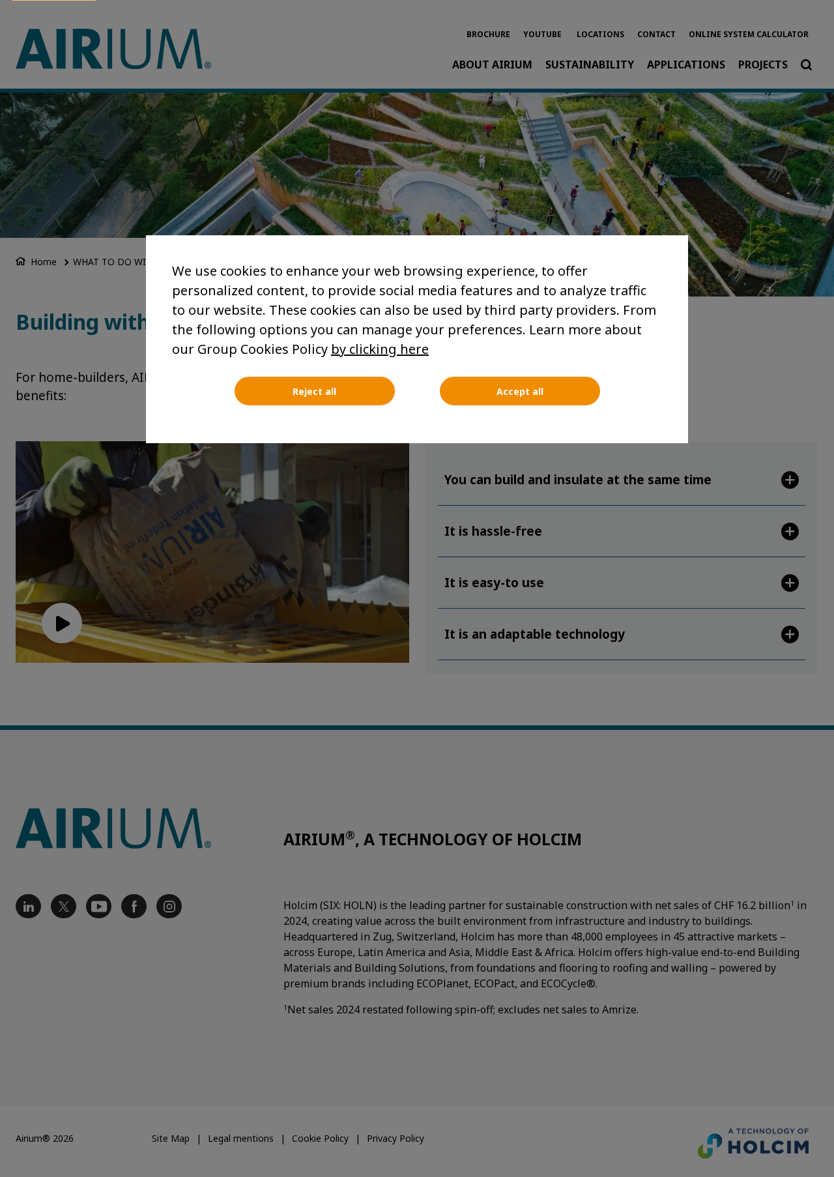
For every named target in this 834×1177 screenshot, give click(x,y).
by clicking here (380, 349)
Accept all (519, 391)
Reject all (314, 391)
